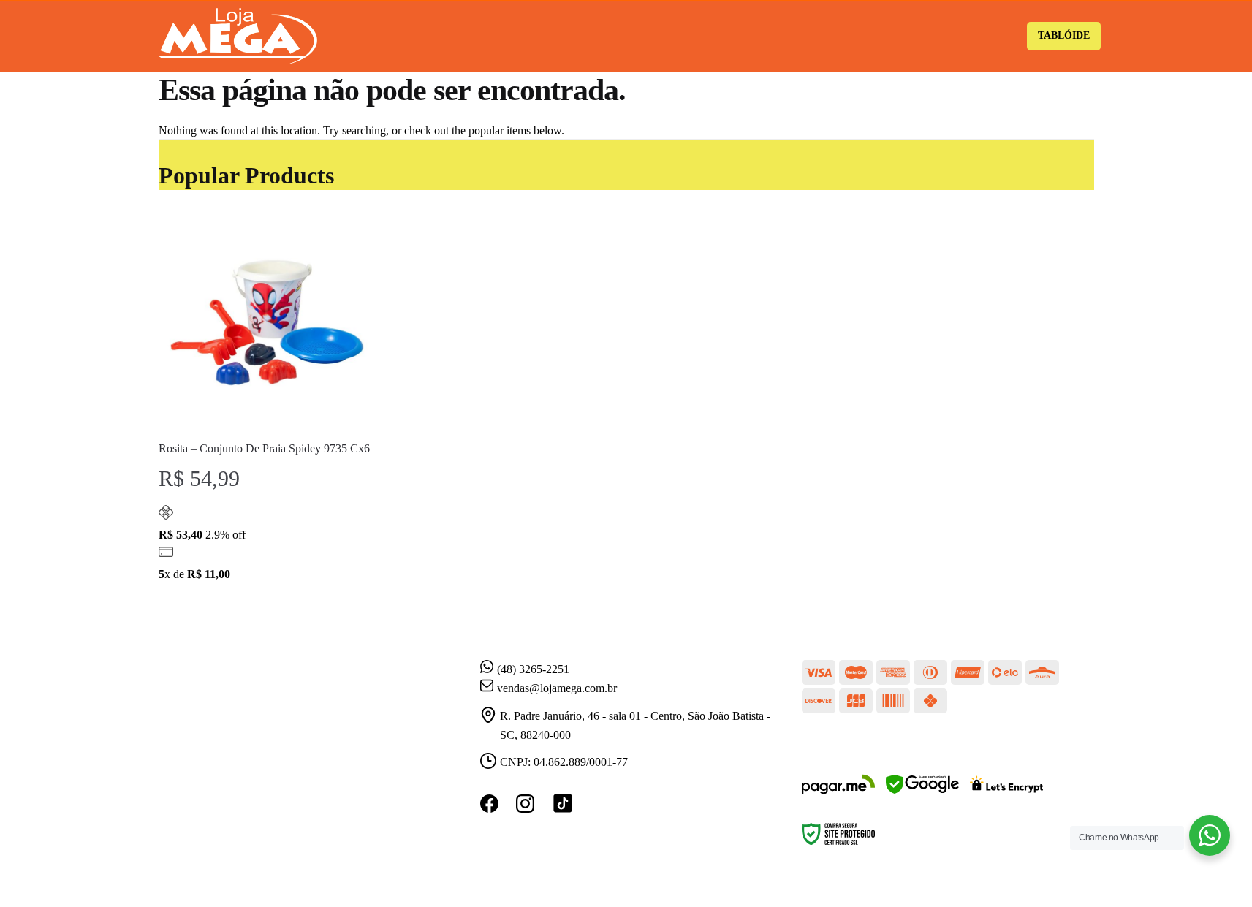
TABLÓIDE (1064, 35)
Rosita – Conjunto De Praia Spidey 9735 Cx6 (264, 448)
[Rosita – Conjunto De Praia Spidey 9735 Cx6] (267, 320)
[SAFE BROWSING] (922, 793)
